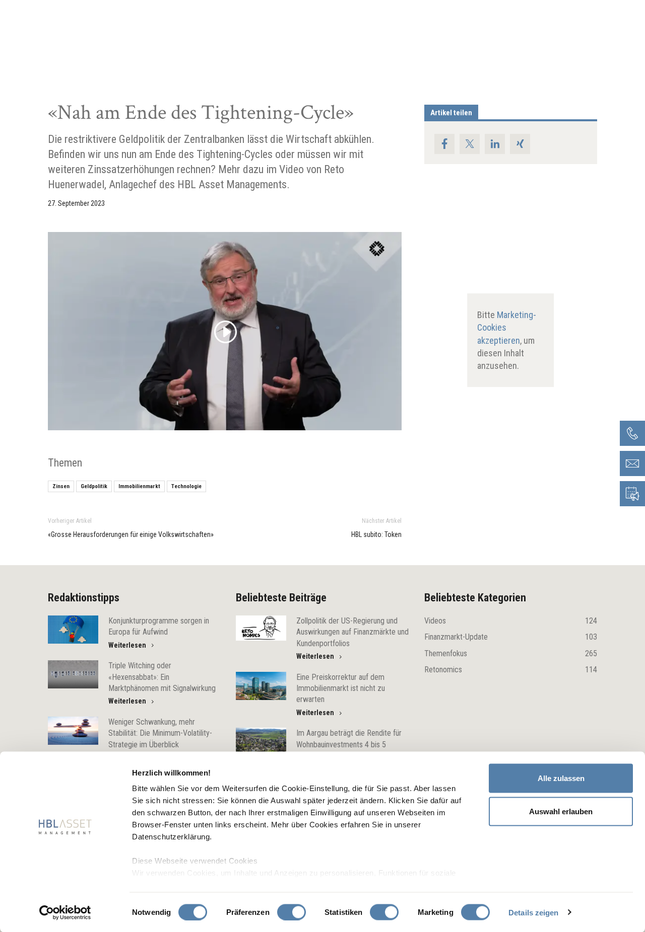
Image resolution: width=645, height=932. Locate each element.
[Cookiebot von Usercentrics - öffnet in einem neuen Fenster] (65, 912)
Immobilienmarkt (139, 486)
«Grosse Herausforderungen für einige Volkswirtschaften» (131, 534)
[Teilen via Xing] (520, 144)
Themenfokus (510, 653)
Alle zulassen (561, 778)
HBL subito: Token (376, 534)
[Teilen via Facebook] (444, 144)
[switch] (291, 912)
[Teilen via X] (470, 144)
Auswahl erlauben (561, 811)
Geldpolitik (94, 486)
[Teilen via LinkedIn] (495, 144)
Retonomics (510, 669)
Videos (510, 621)
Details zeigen (533, 912)
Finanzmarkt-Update (510, 637)
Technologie (186, 486)
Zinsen (61, 486)
